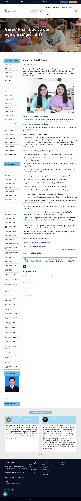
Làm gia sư (73, 1)
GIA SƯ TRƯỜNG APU (10, 222)
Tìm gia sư (64, 1)
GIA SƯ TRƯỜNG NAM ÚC (11, 187)
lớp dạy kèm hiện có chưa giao (44, 203)
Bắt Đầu (10, 41)
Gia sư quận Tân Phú (10, 115)
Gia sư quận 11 (8, 103)
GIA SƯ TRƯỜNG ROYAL (10, 207)
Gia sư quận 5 (8, 80)
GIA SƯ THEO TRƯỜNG (11, 164)
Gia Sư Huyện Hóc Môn (10, 142)
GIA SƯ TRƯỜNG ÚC (9, 183)
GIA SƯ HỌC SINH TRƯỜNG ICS (12, 352)
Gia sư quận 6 (8, 84)
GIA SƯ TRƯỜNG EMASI (10, 235)
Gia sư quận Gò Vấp (10, 134)
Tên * (24, 275)
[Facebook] (5, 489)
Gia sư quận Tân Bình (10, 111)
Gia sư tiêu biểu (46, 472)
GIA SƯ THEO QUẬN (11, 60)
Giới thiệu (45, 469)
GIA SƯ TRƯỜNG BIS (9, 168)
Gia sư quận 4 (8, 76)
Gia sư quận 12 (8, 107)
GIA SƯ (71, 7)
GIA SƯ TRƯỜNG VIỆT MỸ (10, 218)
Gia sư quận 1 (8, 64)
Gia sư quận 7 (8, 88)
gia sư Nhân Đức (69, 231)
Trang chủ (48, 7)
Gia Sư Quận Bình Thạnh (11, 123)
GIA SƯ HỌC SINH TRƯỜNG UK (12, 337)
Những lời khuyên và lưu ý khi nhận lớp (37, 242)
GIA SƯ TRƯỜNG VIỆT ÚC (10, 231)
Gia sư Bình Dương (9, 158)
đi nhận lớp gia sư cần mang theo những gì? (58, 169)
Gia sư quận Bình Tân (10, 119)
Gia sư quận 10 (8, 99)
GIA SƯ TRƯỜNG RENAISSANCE (8, 270)
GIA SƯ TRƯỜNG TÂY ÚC (10, 199)
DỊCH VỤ (47, 14)
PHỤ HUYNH (64, 7)
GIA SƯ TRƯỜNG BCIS (10, 304)
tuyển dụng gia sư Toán (47, 197)
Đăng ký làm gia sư (36, 200)
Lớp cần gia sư (46, 474)
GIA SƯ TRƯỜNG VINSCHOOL (11, 243)
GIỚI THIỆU (56, 7)
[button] (39, 53)
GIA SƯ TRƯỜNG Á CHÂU (10, 195)
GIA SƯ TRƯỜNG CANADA (11, 203)
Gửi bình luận (28, 295)
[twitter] (7, 2)
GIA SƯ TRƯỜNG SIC (9, 295)
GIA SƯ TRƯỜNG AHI (9, 239)
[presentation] (1, 36)
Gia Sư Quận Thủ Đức (10, 130)
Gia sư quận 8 (8, 91)
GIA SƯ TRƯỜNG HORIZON (11, 313)
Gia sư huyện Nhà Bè (10, 146)
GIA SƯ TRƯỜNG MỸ (9, 191)
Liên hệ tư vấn (33, 469)
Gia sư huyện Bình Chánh (11, 138)
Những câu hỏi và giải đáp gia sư (35, 246)
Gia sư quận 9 (8, 95)
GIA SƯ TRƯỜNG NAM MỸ (11, 179)
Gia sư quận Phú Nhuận (11, 127)
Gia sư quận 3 (8, 72)
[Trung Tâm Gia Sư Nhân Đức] (24, 11)
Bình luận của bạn (29, 282)
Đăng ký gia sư (33, 472)
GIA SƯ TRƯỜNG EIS (9, 261)
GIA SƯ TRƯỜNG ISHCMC (10, 172)
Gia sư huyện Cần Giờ (10, 154)
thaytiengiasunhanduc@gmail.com (13, 483)
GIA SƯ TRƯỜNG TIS (9, 175)
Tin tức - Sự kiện (34, 467)
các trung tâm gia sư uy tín (60, 119)
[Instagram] (5, 2)
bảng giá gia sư (28, 146)
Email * (53, 275)
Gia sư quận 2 (8, 68)
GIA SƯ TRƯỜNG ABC (10, 257)
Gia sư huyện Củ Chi (10, 150)
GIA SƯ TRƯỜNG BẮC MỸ (10, 214)
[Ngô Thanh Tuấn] (12, 384)
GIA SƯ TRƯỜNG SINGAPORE (11, 265)
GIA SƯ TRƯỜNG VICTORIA (11, 210)
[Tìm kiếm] (75, 10)
